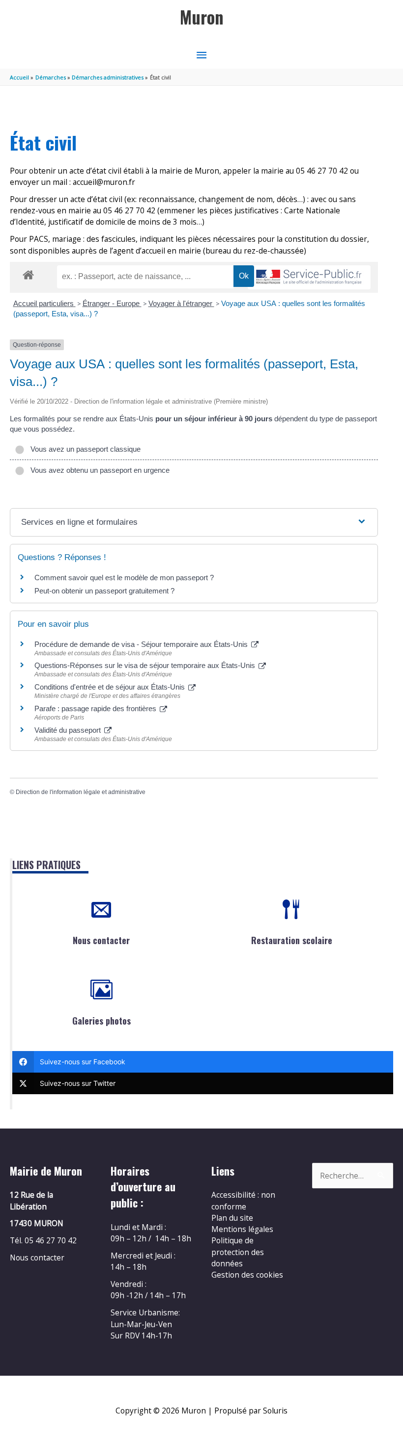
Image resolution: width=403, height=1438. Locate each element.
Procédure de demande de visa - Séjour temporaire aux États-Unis (142, 644)
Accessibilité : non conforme (243, 1200)
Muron (202, 16)
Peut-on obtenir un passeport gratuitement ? (104, 591)
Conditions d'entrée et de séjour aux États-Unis (110, 687)
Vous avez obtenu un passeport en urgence (98, 470)
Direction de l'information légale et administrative (80, 792)
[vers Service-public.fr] (309, 277)
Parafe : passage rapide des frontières (96, 708)
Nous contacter (101, 940)
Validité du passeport (68, 730)
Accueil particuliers (44, 303)
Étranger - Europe (112, 303)
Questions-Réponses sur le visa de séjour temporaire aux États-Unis (145, 665)
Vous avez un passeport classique (84, 449)
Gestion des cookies (247, 1274)
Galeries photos (101, 1020)
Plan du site (232, 1217)
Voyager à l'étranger (181, 303)
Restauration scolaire (291, 940)
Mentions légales (242, 1229)
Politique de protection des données (237, 1252)
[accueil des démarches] (28, 273)
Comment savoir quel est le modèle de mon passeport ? (124, 577)
